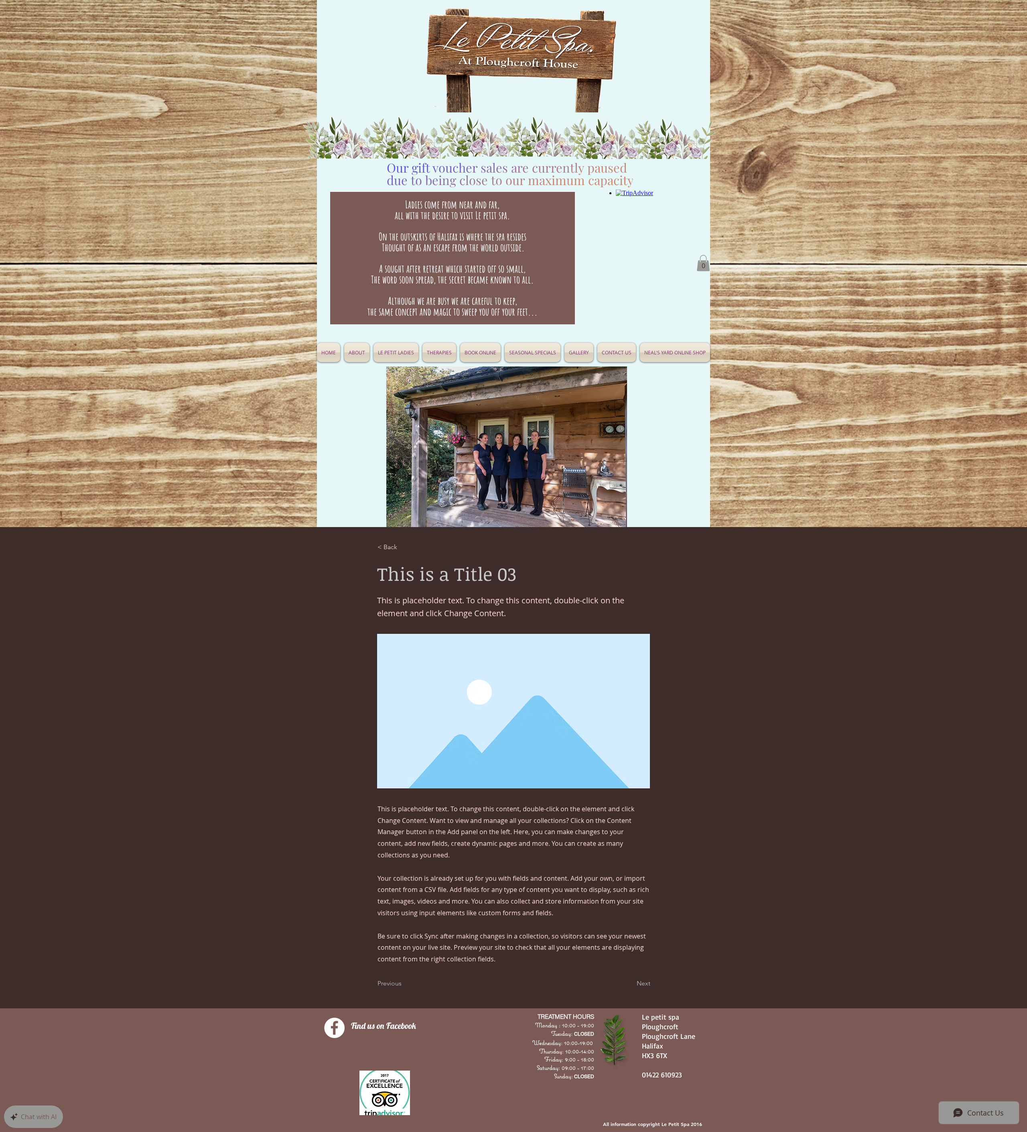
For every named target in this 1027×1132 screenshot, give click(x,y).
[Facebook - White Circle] (334, 1028)
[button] (532, 352)
